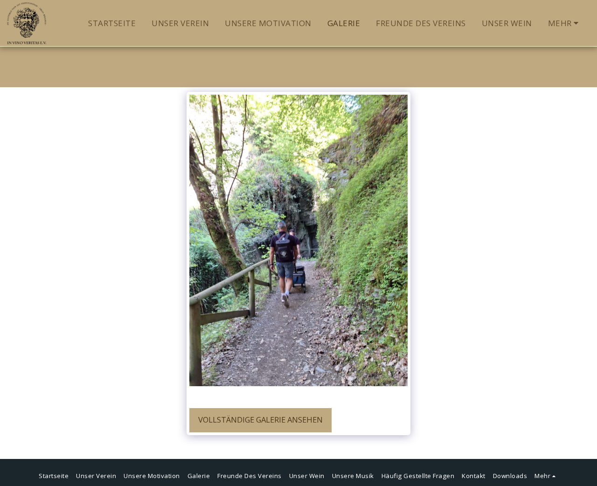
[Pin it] (225, 396)
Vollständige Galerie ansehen (260, 419)
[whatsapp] (265, 396)
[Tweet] (211, 396)
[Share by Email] (252, 396)
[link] (279, 396)
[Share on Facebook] (198, 396)
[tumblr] (238, 396)
